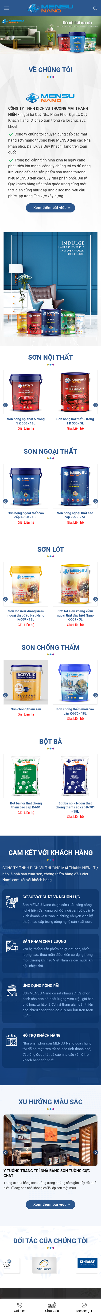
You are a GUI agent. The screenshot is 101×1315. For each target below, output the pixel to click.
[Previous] (5, 405)
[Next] (95, 405)
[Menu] (6, 8)
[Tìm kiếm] (95, 8)
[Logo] (51, 8)
